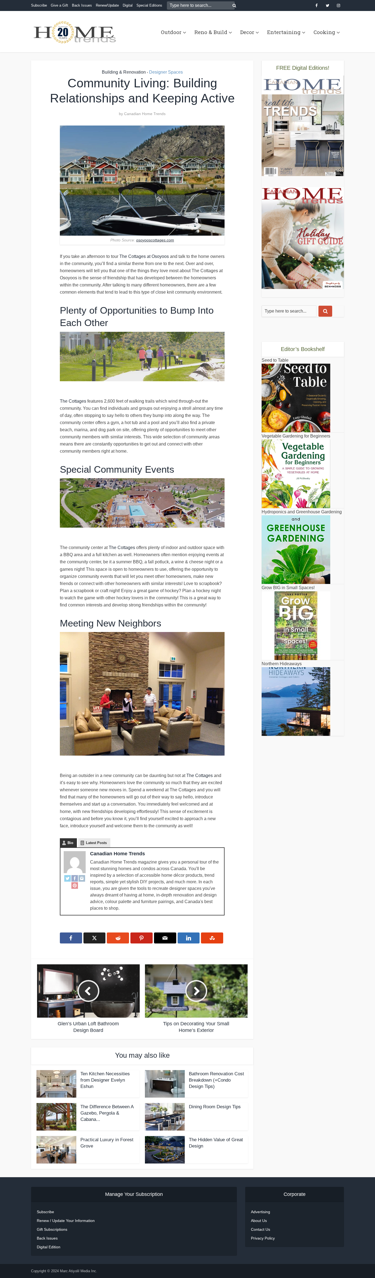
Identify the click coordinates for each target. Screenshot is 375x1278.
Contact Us (260, 1229)
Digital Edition (48, 1247)
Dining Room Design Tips (215, 1106)
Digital (128, 5)
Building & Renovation (124, 72)
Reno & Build (210, 32)
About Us (259, 1220)
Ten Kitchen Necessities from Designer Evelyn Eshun (105, 1080)
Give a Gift (59, 5)
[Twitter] (67, 878)
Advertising (260, 1212)
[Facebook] (74, 878)
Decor (247, 32)
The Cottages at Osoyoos (144, 256)
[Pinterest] (74, 885)
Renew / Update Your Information (66, 1220)
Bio (70, 843)
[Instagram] (82, 878)
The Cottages (73, 401)
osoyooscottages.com (155, 240)
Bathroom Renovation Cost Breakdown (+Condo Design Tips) (216, 1080)
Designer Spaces (166, 72)
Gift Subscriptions (52, 1229)
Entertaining (284, 32)
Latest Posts (96, 843)
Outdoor (171, 32)
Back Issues (82, 5)
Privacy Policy (263, 1238)
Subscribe (39, 5)
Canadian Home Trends (145, 114)
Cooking (324, 32)
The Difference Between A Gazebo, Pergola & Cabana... (106, 1113)
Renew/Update (107, 5)
